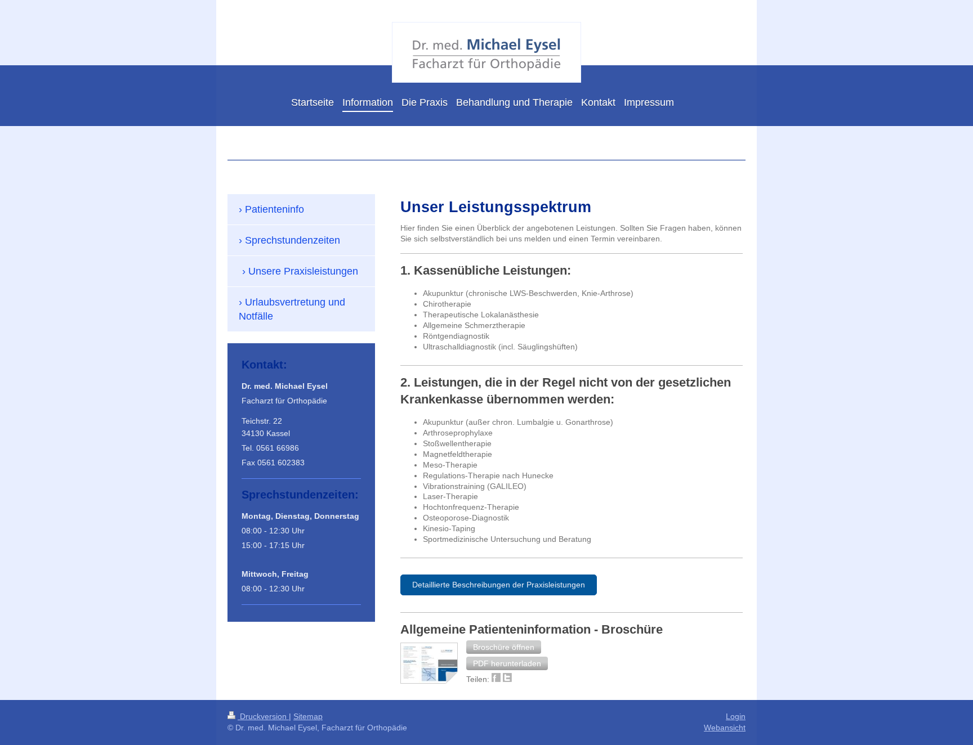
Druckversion (263, 716)
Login (736, 716)
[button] (503, 647)
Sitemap (308, 716)
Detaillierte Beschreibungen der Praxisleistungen (498, 584)
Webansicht (725, 727)
